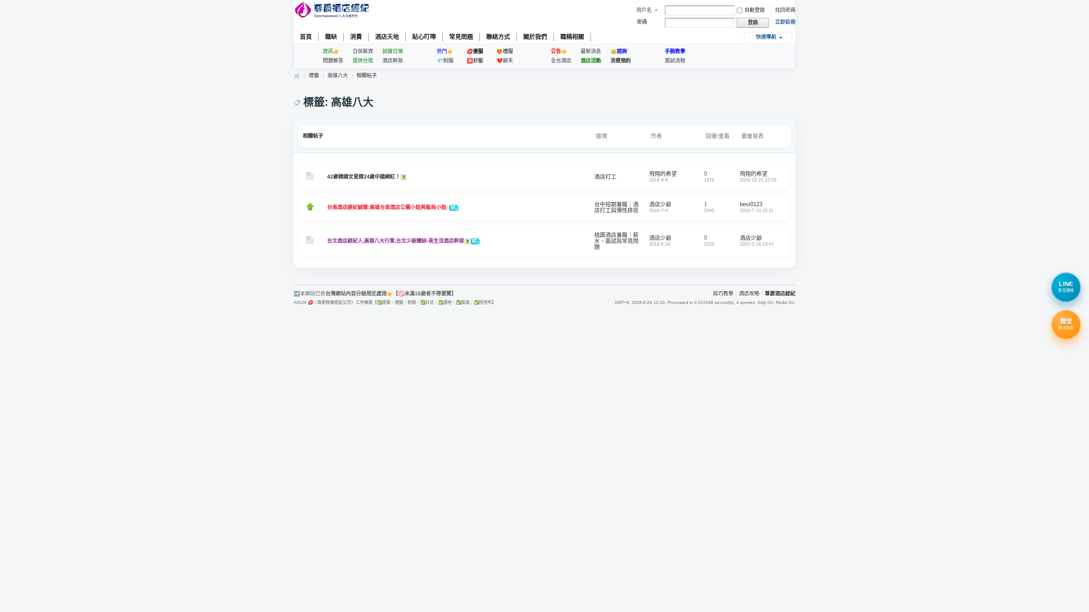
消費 (356, 36)
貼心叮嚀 (424, 36)
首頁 (306, 36)
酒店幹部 (392, 61)
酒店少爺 (660, 204)
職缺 (331, 36)
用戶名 (644, 10)
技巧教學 (723, 294)
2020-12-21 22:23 (758, 179)
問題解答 (333, 61)
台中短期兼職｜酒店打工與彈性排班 (616, 207)
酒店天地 (387, 36)
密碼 (642, 22)
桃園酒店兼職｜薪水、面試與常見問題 (616, 241)
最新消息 (591, 51)
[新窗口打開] (310, 178)
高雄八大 (338, 76)
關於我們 (535, 36)
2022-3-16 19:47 (757, 243)
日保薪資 (363, 51)
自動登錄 (754, 10)
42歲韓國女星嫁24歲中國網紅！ (363, 177)
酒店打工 (605, 176)
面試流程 (675, 61)
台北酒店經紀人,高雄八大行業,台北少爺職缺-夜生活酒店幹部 (395, 241)
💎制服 (445, 61)
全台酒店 (561, 61)
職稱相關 (572, 36)
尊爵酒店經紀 (297, 76)
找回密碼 (785, 10)
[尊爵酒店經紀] (333, 11)
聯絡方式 (498, 36)
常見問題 (461, 36)
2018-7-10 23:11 (756, 210)
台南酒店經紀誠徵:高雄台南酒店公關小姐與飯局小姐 (386, 207)
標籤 (314, 76)
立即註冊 (785, 22)
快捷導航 (766, 37)
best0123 (751, 204)
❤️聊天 (504, 61)
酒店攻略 (749, 294)
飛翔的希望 (663, 173)
